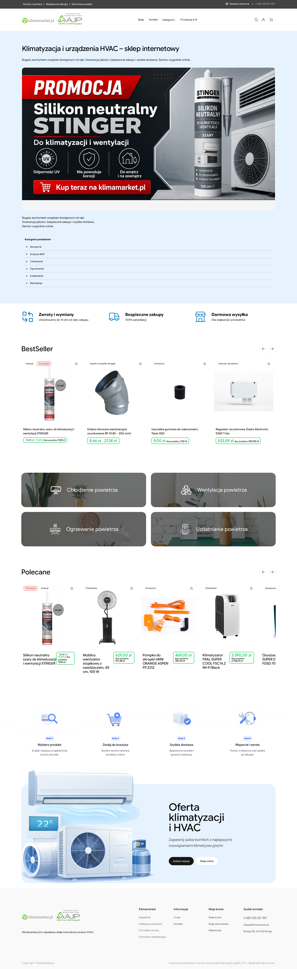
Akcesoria (35, 246)
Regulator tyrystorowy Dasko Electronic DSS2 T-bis (242, 431)
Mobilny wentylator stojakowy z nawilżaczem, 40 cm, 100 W (96, 663)
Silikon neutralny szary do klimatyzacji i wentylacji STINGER (48, 431)
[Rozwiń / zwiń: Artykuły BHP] (27, 254)
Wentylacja (36, 283)
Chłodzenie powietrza (92, 490)
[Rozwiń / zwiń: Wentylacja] (27, 283)
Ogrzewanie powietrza (92, 529)
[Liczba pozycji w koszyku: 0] (271, 20)
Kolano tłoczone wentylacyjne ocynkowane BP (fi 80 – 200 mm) (109, 431)
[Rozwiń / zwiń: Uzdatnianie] (27, 276)
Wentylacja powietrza (222, 490)
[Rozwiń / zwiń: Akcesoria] (27, 247)
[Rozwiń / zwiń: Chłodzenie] (27, 261)
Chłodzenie (36, 261)
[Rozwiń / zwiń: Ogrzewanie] (27, 269)
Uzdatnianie (36, 275)
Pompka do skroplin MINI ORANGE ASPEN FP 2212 (155, 661)
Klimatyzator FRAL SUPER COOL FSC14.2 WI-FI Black (214, 661)
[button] (263, 348)
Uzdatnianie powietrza (222, 529)
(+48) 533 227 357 (265, 3)
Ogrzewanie (37, 268)
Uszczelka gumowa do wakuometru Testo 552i (174, 431)
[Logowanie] (263, 20)
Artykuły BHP (37, 254)
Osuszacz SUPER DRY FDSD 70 (270, 659)
